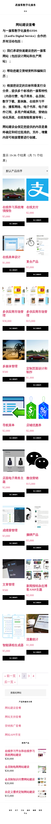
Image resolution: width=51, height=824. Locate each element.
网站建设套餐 (13, 707)
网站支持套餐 (13, 716)
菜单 (25, 11)
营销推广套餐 (13, 725)
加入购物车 (14, 223)
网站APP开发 (13, 734)
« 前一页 (10, 676)
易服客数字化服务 (25, 5)
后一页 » (10, 682)
